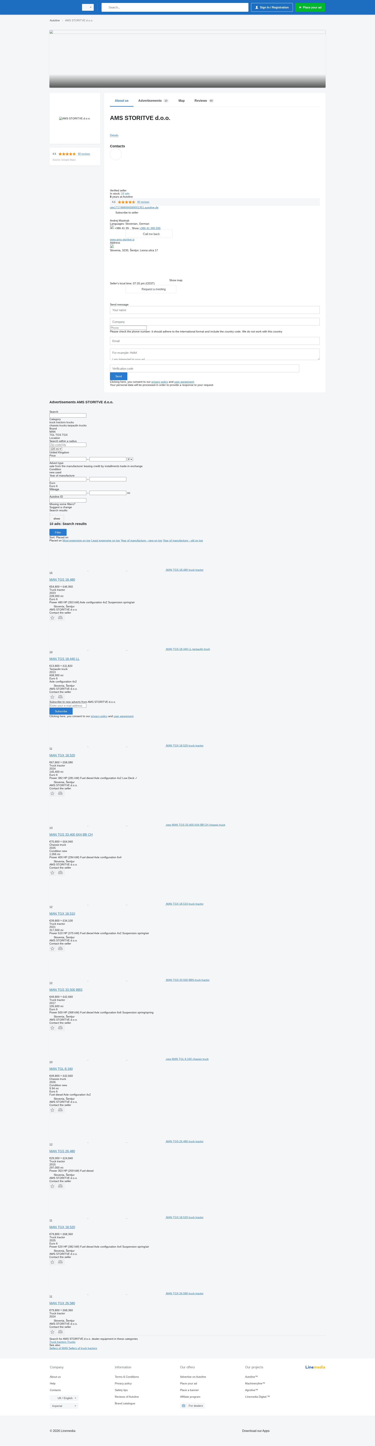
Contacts (55, 1390)
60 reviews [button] (84, 153)
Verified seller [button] (118, 190)
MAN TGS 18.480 (62, 580)
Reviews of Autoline (127, 1396)
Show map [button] (175, 280)
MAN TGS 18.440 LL (64, 659)
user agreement (184, 381)
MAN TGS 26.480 (62, 1151)
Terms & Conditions (127, 1376)
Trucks (71, 1341)
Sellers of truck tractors (83, 1348)
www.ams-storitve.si (122, 239)
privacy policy (159, 381)
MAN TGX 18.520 (62, 755)
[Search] (105, 7)
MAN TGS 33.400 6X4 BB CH (71, 834)
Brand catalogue (125, 1403)
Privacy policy (123, 1383)
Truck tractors (58, 1341)
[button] (127, 212)
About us (55, 1376)
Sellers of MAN (59, 1348)
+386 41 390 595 (150, 228)
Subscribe (61, 711)
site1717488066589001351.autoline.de (134, 207)
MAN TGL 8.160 (61, 1069)
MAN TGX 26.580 (62, 1303)
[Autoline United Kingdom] (63, 7)
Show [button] (135, 228)
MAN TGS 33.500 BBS (65, 990)
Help (52, 1383)
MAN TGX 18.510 (62, 914)
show (57, 518)
